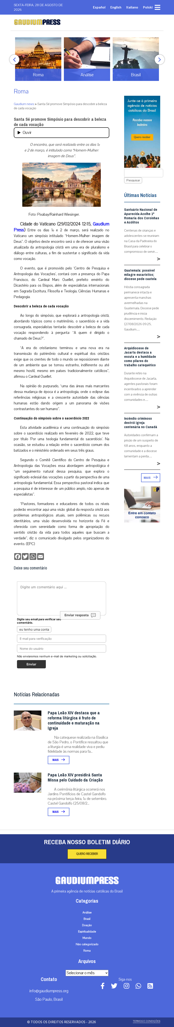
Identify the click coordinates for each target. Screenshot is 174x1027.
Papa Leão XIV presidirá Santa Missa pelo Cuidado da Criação (75, 777)
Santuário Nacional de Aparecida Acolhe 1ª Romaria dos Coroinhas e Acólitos (141, 216)
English (115, 7)
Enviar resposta (77, 615)
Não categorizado (87, 944)
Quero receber (87, 854)
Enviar (31, 664)
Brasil (87, 919)
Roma (21, 91)
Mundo (87, 938)
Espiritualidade (87, 932)
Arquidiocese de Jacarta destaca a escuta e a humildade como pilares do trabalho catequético (140, 356)
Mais (55, 760)
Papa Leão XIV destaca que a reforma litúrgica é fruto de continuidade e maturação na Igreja (74, 720)
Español (99, 7)
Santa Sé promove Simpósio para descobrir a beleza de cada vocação (60, 122)
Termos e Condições (146, 1021)
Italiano (132, 7)
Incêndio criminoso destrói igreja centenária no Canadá (140, 422)
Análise (87, 913)
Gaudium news (24, 104)
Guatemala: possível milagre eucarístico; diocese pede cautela (140, 274)
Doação (87, 925)
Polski (148, 7)
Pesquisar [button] (133, 180)
